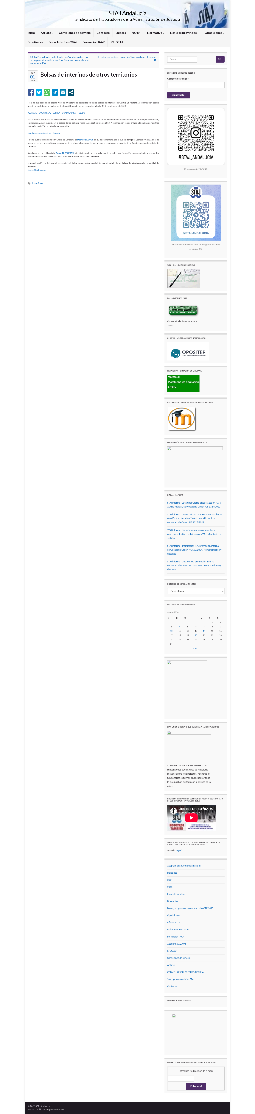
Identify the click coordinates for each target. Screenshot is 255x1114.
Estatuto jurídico (175, 894)
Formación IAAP (94, 42)
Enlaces (121, 32)
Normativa (155, 32)
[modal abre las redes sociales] (71, 92)
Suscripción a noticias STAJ (180, 979)
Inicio (31, 32)
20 (196, 635)
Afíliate (46, 32)
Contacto (103, 32)
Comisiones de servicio (75, 32)
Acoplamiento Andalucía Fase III (184, 865)
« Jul (195, 649)
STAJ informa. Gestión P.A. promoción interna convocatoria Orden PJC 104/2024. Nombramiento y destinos (194, 565)
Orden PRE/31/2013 (65, 153)
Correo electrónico (178, 79)
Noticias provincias (183, 32)
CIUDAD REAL (45, 113)
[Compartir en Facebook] (31, 92)
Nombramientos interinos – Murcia (44, 133)
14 (204, 631)
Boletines (34, 42)
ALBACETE (32, 113)
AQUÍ (178, 850)
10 (171, 631)
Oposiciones (214, 32)
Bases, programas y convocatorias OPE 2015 (190, 908)
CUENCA (56, 113)
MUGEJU (117, 42)
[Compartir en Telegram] (55, 92)
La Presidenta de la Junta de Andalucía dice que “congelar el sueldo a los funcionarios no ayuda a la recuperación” (59, 60)
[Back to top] (246, 1105)
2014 (169, 880)
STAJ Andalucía (127, 13)
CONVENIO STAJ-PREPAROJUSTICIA (185, 972)
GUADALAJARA (69, 113)
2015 (169, 887)
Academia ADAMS (176, 944)
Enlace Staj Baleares (37, 170)
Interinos (37, 183)
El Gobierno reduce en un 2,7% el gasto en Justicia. (126, 56)
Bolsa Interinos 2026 (63, 42)
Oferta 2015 (173, 922)
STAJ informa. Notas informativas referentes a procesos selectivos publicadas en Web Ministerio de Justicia (194, 534)
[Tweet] (39, 92)
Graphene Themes (55, 1109)
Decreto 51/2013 (85, 140)
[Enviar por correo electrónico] (63, 92)
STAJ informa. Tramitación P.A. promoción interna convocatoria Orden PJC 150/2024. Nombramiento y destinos (194, 550)
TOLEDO (81, 113)
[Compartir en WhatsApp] (47, 92)
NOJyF (136, 32)
